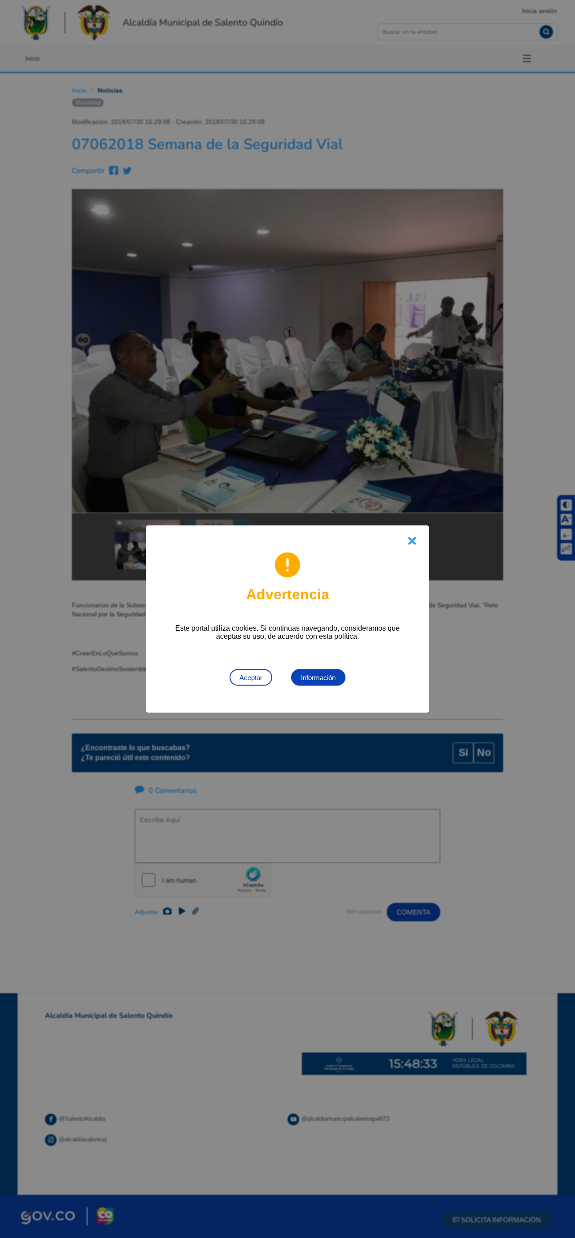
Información (318, 677)
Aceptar (250, 677)
